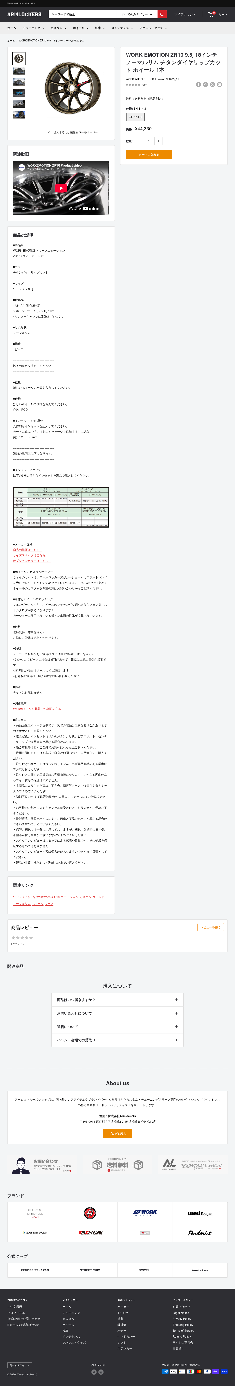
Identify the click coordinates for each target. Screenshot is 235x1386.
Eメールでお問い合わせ (23, 1325)
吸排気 (122, 1325)
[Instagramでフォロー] (101, 1372)
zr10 (57, 897)
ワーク (49, 903)
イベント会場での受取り (76, 1039)
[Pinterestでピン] (205, 84)
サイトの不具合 (183, 1342)
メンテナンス (120, 28)
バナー (122, 1330)
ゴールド (98, 897)
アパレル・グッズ (151, 28)
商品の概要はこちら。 (27, 550)
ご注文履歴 (14, 1307)
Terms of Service (183, 1330)
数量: (129, 141)
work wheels (135, 79)
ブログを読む (117, 1133)
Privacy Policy (182, 1318)
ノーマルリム (22, 903)
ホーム (11, 28)
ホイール (79, 28)
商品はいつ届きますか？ (76, 999)
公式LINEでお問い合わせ (23, 1318)
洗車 (98, 28)
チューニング (31, 28)
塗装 (120, 1318)
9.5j (33, 897)
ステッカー (125, 1348)
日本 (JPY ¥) (16, 1365)
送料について (67, 1026)
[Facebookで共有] (198, 84)
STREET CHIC (90, 1270)
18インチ (19, 897)
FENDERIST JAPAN (35, 1270)
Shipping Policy (183, 1325)
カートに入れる (149, 154)
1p (28, 897)
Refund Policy (182, 1336)
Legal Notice (181, 1313)
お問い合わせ (181, 1307)
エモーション (69, 897)
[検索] (162, 14)
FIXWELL (144, 1270)
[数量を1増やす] (158, 141)
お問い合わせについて (74, 1013)
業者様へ (178, 1348)
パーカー (123, 1307)
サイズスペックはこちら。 (30, 555)
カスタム (56, 28)
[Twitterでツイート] (212, 84)
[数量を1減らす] (139, 141)
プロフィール (16, 1313)
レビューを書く (210, 927)
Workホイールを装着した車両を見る (37, 709)
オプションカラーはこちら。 (32, 561)
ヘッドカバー (126, 1336)
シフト (122, 1342)
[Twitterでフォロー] (94, 1372)
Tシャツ (123, 1313)
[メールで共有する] (219, 84)
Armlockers (200, 1270)
